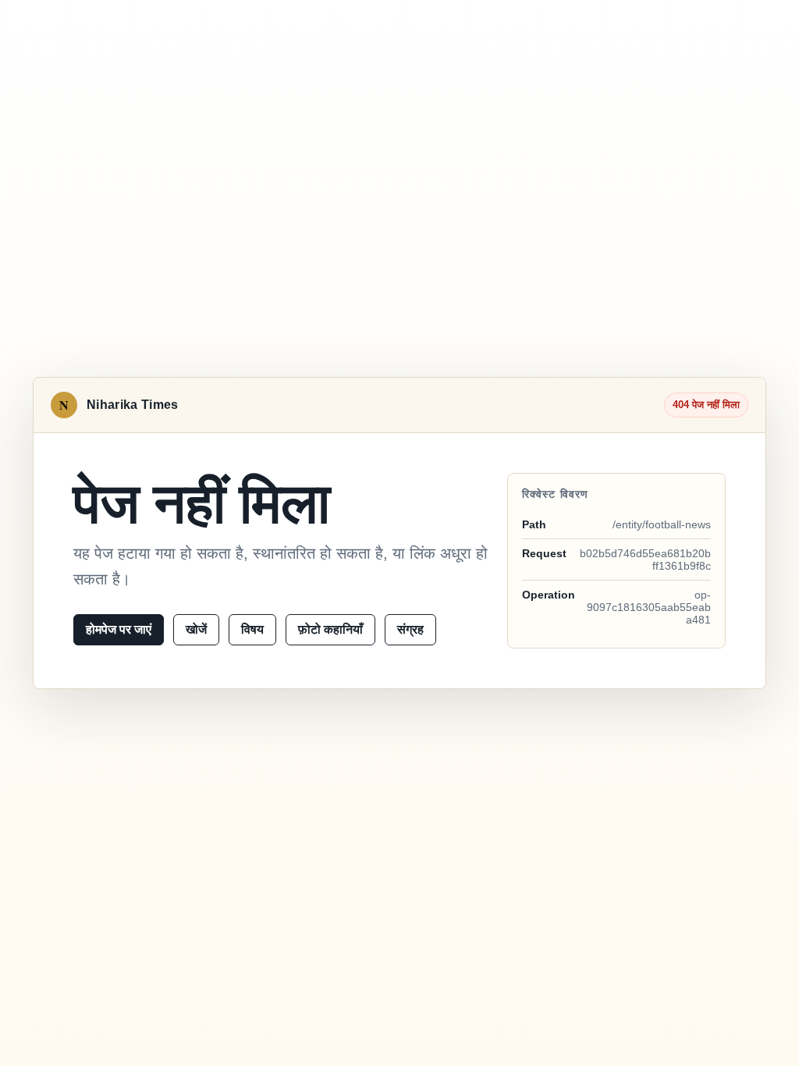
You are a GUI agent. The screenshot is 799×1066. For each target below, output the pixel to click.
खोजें (196, 629)
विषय (252, 629)
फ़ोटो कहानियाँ (330, 629)
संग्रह (410, 629)
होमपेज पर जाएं (118, 629)
